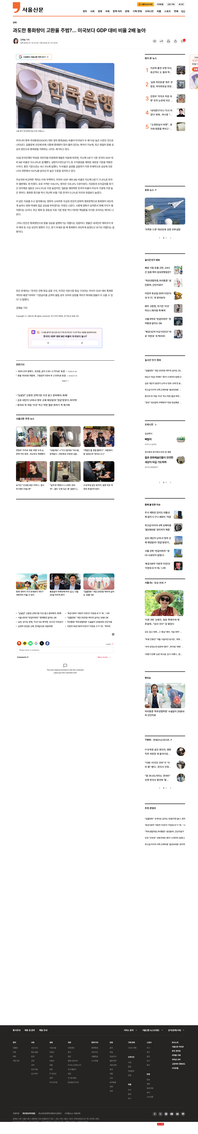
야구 (148, 1047)
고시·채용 (94, 1060)
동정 (129, 1094)
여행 (111, 1073)
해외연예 (150, 1088)
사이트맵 (175, 1068)
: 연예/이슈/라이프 (157, 739)
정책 (51, 1078)
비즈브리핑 (53, 1082)
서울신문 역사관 (178, 1046)
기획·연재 (137, 11)
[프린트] (168, 41)
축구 (148, 1052)
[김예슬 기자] (16, 41)
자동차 (51, 1060)
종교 (111, 1069)
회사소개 (175, 1042)
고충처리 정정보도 (178, 1064)
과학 (32, 1065)
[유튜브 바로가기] (172, 1114)
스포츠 (167, 11)
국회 (14, 1052)
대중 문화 (113, 1065)
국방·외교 (16, 1060)
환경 (32, 1056)
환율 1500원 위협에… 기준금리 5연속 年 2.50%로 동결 (42, 375)
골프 (148, 1056)
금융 (51, 1056)
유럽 (69, 1073)
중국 (69, 1052)
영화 (111, 1086)
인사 (129, 1089)
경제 (100, 11)
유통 (51, 1065)
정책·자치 (117, 11)
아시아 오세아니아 (74, 1065)
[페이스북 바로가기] (155, 1114)
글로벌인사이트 (73, 1082)
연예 (176, 11)
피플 (159, 11)
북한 (14, 1056)
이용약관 (16, 1113)
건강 (111, 1078)
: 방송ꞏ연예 (154, 582)
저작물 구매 (176, 1055)
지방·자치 (94, 1052)
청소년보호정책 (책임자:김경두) (50, 1113)
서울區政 (94, 1056)
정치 (85, 11)
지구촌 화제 (72, 1078)
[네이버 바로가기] (177, 1114)
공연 (111, 1091)
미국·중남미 (72, 1069)
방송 (148, 1079)
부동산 (51, 1052)
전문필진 (131, 1071)
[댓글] (182, 41)
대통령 (15, 1047)
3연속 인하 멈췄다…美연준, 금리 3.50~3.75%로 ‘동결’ (41, 371)
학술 (111, 1052)
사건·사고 (34, 1047)
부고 (129, 1098)
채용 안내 (43, 1030)
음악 (111, 1047)
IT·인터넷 (52, 1073)
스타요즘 (150, 1097)
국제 (107, 11)
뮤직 (148, 1092)
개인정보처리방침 (28, 1113)
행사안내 (16, 1030)
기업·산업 (52, 1047)
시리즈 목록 (132, 1047)
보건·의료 (34, 1069)
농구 (148, 1060)
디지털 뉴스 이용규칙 (72, 1113)
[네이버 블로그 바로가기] (183, 1114)
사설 (129, 1062)
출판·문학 (113, 1060)
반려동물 (113, 1082)
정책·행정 (94, 1047)
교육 (32, 1060)
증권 (51, 1069)
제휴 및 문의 (30, 1030)
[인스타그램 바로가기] (166, 1114)
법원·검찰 (34, 1052)
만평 (129, 1075)
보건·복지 (34, 1073)
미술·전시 (113, 1056)
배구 (148, 1065)
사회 (92, 11)
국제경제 (71, 1047)
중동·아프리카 (73, 1060)
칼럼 (129, 1066)
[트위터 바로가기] (160, 1114)
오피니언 (149, 11)
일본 (69, 1056)
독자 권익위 (176, 1051)
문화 (127, 11)
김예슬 (23, 39)
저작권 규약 (176, 1059)
